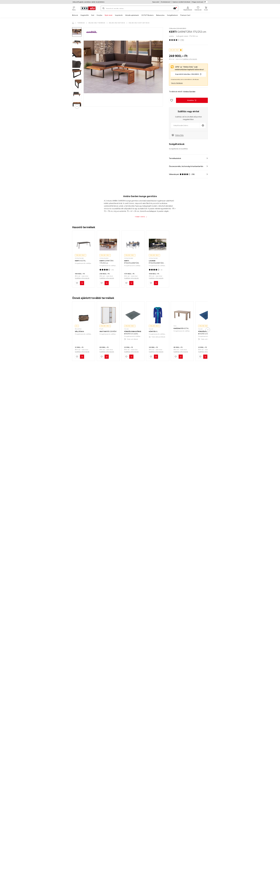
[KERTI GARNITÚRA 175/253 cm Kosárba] (107, 283)
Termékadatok (175, 158)
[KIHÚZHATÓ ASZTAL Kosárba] (181, 357)
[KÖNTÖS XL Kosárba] (156, 357)
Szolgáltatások (172, 15)
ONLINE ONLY (174, 50)
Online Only (179, 135)
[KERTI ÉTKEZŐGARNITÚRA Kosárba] (131, 283)
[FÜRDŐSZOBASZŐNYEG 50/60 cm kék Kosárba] (205, 357)
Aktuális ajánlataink (132, 15)
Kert (92, 15)
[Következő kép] (208, 330)
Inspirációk (119, 15)
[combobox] (185, 125)
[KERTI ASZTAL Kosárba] (82, 283)
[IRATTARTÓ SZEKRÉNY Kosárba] (107, 357)
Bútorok (75, 15)
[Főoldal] (73, 23)
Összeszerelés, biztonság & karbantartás (186, 166)
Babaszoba (160, 15)
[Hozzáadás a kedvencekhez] (171, 100)
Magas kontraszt (197, 2)
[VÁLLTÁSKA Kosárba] (82, 357)
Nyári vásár (108, 15)
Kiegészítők (85, 15)
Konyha (99, 15)
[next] (77, 106)
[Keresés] (103, 8)
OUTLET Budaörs (147, 15)
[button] (76, 32)
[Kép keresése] (174, 8)
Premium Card (185, 15)
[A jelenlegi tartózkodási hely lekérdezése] (203, 125)
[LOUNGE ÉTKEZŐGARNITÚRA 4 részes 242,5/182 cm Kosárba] (156, 283)
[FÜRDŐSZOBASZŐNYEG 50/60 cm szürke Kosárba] (131, 357)
